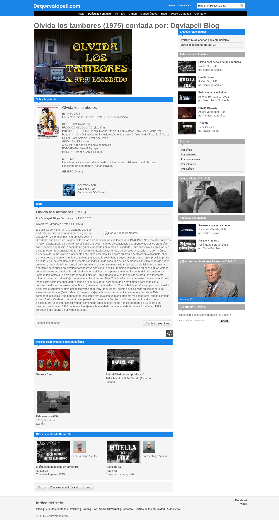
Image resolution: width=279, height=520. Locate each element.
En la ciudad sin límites (212, 92)
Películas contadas (100, 13)
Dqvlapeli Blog (50, 218)
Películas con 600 (47, 416)
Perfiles (120, 13)
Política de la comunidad (150, 509)
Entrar (171, 5)
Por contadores (190, 159)
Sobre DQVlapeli (180, 13)
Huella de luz (113, 466)
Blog (164, 13)
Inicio (81, 13)
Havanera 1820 (207, 107)
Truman (203, 123)
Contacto (200, 13)
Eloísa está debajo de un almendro (57, 466)
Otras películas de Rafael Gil (198, 44)
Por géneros (188, 154)
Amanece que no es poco (214, 225)
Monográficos (148, 13)
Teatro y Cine (44, 374)
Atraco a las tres (208, 240)
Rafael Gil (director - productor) (125, 374)
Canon (133, 13)
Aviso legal (173, 509)
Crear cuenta (184, 5)
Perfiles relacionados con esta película (205, 40)
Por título (186, 149)
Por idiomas (188, 164)
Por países (187, 169)
